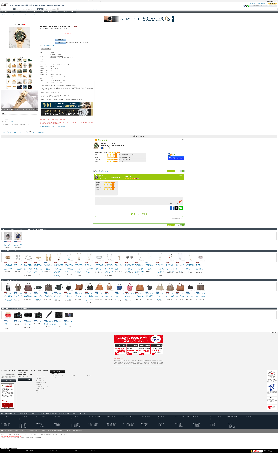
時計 (14, 14)
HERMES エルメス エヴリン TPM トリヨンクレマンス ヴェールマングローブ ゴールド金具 (58, 296)
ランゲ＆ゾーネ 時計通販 (110, 416)
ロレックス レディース (6, 419)
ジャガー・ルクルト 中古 (216, 418)
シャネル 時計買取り (23, 427)
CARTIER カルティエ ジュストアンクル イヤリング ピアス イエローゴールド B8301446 (119, 267)
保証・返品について (40, 378)
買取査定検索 (54, 9)
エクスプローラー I (99, 9)
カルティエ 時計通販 (23, 416)
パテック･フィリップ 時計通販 (94, 416)
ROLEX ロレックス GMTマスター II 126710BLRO (7, 244)
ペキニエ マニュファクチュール (55, 376)
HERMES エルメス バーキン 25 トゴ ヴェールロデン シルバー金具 (48, 295)
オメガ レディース (58, 419)
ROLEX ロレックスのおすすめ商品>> (59, 126)
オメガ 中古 (57, 418)
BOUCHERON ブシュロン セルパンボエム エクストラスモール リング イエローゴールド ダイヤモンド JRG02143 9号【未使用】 (38, 268)
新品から (102, 171)
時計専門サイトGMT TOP (6, 14)
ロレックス (137, 9)
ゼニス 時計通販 (39, 423)
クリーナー (231, 424)
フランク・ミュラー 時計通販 (128, 423)
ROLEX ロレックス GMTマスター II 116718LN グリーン (40, 14)
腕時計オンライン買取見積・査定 (7, 430)
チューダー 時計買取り (76, 426)
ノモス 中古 (161, 425)
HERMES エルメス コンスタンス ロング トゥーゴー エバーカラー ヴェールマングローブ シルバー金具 (38, 296)
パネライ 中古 (75, 418)
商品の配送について (40, 374)
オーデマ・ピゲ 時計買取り (146, 419)
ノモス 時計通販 (161, 423)
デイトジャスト (91, 9)
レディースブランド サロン (51, 413)
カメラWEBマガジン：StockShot (20, 431)
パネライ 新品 (75, 417)
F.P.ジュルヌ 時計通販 (5, 423)
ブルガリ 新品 (196, 424)
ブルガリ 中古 (196, 425)
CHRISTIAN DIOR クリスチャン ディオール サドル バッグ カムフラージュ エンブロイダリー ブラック (68, 296)
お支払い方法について (40, 376)
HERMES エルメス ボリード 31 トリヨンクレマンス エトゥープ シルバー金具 (170, 295)
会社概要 (79, 430)
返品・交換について (15, 121)
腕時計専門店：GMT (31, 431)
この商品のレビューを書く (177, 158)
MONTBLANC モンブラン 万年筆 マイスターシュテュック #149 (48, 323)
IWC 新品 (196, 417)
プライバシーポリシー (51, 430)
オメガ (132, 9)
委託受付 (16, 430)
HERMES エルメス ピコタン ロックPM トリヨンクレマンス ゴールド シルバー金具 (109, 295)
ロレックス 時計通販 (5, 416)
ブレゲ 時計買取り (162, 419)
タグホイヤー (143, 9)
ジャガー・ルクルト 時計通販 (215, 416)
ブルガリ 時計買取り (197, 426)
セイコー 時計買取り (180, 426)
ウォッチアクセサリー (231, 423)
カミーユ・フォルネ (87, 375)
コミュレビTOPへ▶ (181, 139)
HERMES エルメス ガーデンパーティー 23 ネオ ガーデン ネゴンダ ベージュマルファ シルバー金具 (160, 296)
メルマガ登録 (258, 3)
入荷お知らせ (92, 450)
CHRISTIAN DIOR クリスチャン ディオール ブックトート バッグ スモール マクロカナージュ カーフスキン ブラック (89, 297)
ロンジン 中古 (144, 425)
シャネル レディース (23, 426)
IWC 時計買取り (196, 419)
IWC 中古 (196, 418)
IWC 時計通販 (195, 416)
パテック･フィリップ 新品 (94, 417)
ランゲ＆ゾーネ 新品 (110, 417)
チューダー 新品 (75, 424)
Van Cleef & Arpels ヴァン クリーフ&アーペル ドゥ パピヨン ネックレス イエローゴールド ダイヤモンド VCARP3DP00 (190, 268)
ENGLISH (263, 3)
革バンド (230, 425)
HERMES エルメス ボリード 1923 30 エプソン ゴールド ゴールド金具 (139, 295)
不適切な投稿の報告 (176, 218)
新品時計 (22, 413)
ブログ (26, 430)
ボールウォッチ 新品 (93, 424)
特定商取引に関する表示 (71, 430)
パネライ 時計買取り (76, 419)
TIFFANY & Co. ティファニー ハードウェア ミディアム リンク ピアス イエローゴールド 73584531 (48, 267)
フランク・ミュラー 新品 (129, 424)
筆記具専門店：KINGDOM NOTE (58, 431)
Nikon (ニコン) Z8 (37, 321)
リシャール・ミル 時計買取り (129, 419)
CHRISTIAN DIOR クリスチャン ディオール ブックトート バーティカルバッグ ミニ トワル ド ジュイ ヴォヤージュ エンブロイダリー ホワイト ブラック (8, 298)
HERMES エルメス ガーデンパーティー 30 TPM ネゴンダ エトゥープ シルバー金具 (200, 295)
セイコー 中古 (179, 425)
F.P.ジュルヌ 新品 (6, 424)
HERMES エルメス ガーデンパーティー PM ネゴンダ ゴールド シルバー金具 (180, 295)
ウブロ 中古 (248, 418)
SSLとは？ (272, 397)
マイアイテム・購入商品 (55, 450)
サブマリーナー (127, 9)
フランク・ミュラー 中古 (129, 425)
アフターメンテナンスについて (42, 386)
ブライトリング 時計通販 (232, 416)
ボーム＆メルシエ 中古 (111, 425)
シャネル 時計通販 (22, 423)
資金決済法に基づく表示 (60, 430)
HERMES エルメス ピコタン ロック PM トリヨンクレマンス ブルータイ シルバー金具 (119, 296)
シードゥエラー (119, 9)
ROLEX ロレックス (24, 14)
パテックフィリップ (78, 9)
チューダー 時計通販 (75, 423)
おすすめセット (77, 450)
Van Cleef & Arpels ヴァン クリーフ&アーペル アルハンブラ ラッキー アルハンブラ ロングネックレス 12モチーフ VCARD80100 (170, 268)
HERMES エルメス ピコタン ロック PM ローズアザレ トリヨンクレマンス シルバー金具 (129, 296)
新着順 (106, 171)
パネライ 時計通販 (74, 416)
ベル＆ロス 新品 (57, 424)
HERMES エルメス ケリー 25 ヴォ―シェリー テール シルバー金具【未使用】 (28, 295)
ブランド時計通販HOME (6, 413)
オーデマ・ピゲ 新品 (145, 417)
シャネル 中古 (22, 425)
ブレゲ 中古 (161, 418)
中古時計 (27, 413)
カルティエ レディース (24, 419)
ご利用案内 (74, 413)
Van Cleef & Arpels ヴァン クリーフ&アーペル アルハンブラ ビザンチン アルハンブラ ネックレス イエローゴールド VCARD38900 (89, 268)
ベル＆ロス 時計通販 (58, 423)
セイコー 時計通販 (178, 423)
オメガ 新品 (57, 417)
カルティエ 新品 (23, 417)
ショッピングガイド (40, 373)
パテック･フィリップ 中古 (94, 418)
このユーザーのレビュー (103, 178)
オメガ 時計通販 (57, 416)
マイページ (37, 430)
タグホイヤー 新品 (41, 417)
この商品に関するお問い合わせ (48, 45)
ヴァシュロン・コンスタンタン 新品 (183, 417)
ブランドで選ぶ (15, 413)
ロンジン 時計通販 (144, 423)
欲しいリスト (9, 450)
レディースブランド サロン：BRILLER (43, 431)
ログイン (247, 3)
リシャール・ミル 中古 (129, 418)
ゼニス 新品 (40, 424)
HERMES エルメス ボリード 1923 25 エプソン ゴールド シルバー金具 (99, 295)
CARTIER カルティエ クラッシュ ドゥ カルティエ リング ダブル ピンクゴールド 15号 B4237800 (8, 267)
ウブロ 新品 (248, 417)
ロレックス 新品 (5, 417)
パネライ (149, 9)
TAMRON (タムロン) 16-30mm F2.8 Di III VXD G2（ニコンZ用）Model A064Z (28, 323)
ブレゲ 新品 (161, 417)
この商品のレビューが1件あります (117, 148)
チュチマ (63, 375)
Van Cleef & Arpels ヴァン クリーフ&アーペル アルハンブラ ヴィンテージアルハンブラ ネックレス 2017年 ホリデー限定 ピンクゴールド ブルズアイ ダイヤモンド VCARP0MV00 (58, 270)
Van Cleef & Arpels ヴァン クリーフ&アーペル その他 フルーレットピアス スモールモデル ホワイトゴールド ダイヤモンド (129, 268)
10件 (98, 170)
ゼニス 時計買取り (41, 426)
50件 (104, 170)
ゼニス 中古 (40, 425)
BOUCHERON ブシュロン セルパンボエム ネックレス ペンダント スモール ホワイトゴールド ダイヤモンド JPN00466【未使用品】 (139, 268)
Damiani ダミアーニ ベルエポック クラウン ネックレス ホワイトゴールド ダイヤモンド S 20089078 (150, 267)
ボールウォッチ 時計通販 (93, 423)
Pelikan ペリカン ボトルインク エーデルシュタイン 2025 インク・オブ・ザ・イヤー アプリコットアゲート (8, 324)
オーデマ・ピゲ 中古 (145, 418)
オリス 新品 (213, 424)
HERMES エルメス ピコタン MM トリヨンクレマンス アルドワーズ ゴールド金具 (150, 295)
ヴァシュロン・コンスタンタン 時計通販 (182, 416)
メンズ (17, 14)
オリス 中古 (213, 425)
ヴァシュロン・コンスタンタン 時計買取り (184, 419)
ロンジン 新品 (144, 424)
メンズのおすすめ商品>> (45, 126)
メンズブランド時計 (41, 413)
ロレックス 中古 (5, 418)
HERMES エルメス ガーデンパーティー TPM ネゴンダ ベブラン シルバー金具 (190, 295)
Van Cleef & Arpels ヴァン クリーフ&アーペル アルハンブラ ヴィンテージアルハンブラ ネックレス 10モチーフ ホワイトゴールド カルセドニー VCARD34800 (109, 269)
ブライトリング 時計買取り (233, 419)
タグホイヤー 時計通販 (40, 416)
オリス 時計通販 (213, 423)
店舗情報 (21, 430)
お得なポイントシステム (41, 382)
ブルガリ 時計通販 (196, 423)
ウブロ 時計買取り (249, 419)
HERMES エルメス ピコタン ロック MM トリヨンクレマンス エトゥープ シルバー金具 (18, 296)
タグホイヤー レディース (42, 419)
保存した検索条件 (30, 450)
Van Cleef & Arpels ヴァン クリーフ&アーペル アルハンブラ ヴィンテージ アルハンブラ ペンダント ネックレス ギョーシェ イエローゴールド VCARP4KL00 (160, 269)
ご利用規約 (43, 430)
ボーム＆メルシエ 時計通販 (111, 423)
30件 (101, 170)
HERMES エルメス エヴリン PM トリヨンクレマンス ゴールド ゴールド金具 (79, 295)
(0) (274, 3)
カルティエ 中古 (23, 418)
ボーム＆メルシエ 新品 (111, 424)
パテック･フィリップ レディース (95, 419)
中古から (98, 171)
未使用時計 (33, 413)
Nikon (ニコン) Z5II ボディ (18, 322)
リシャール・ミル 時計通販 (128, 416)
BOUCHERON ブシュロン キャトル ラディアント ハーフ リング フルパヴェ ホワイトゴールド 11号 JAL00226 (99, 268)
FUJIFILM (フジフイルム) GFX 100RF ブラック (58, 323)
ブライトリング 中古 (232, 418)
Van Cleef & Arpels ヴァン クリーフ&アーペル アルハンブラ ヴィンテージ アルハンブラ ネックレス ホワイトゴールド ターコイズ (68, 268)
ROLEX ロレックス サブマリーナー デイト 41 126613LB (18, 244)
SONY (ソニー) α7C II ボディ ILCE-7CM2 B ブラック (68, 323)
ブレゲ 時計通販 (161, 416)
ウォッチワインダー (232, 426)
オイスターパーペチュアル (109, 9)
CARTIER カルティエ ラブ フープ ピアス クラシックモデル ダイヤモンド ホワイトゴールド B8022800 (18, 267)
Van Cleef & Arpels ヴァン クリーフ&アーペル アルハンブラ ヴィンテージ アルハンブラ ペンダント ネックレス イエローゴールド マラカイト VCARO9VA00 (79, 269)
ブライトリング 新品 (232, 417)
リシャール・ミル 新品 (129, 417)
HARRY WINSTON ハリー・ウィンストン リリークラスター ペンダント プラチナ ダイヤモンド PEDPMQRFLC (180, 268)
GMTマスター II (69, 9)
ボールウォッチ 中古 (93, 425)
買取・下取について (40, 380)
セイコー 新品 (179, 424)
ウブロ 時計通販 (248, 416)
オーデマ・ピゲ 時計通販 (145, 416)
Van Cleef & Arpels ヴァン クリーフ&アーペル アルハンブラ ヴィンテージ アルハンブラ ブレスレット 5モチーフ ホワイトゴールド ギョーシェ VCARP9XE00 (28, 269)
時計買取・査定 (62, 413)
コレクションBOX (232, 427)
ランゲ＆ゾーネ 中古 (110, 418)
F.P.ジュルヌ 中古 (6, 425)
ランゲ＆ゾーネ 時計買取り (111, 419)
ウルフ (73, 375)
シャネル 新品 (22, 424)
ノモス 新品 (161, 424)
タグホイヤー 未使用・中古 (42, 418)
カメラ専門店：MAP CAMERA (6, 431)
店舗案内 (68, 413)
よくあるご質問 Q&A (40, 388)
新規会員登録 (252, 3)
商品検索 (47, 9)
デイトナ (84, 9)
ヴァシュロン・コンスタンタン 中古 (183, 418)
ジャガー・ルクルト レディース (217, 419)
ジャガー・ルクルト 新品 (216, 417)
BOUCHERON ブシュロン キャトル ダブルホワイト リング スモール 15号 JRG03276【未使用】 (200, 268)
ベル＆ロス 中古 (57, 425)
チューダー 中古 (75, 425)
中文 (266, 3)
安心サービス (39, 384)
